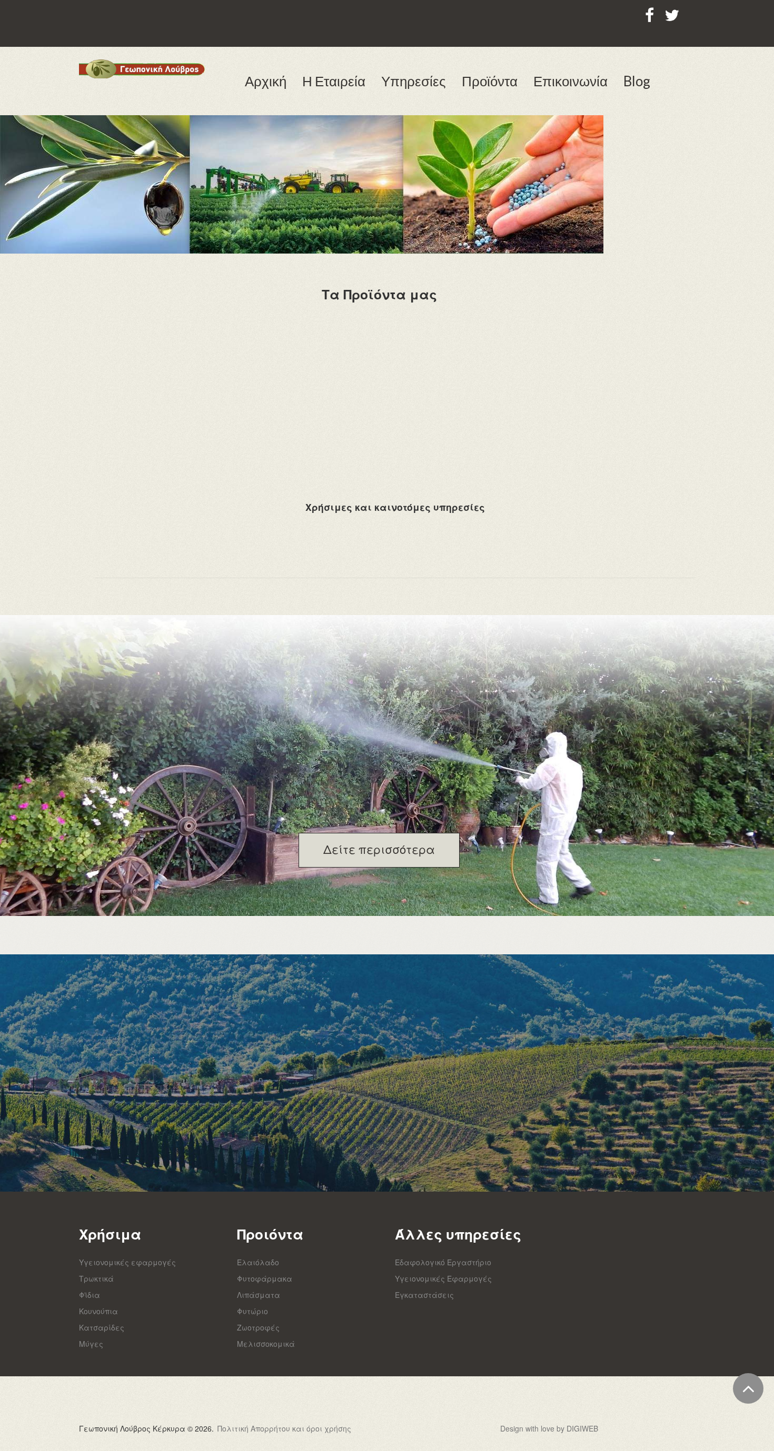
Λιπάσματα (258, 1294)
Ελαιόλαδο (258, 1262)
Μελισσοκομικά (266, 1343)
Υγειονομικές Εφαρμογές (443, 1278)
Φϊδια (89, 1294)
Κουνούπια (98, 1311)
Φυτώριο (252, 1311)
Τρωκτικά (96, 1278)
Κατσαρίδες (101, 1327)
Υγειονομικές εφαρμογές (127, 1262)
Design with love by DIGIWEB (549, 1428)
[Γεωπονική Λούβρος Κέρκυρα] (142, 68)
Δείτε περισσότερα (379, 849)
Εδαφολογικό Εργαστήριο (443, 1262)
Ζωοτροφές (258, 1327)
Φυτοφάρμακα (264, 1278)
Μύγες (91, 1343)
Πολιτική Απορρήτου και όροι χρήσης (284, 1428)
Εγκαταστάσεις (424, 1294)
